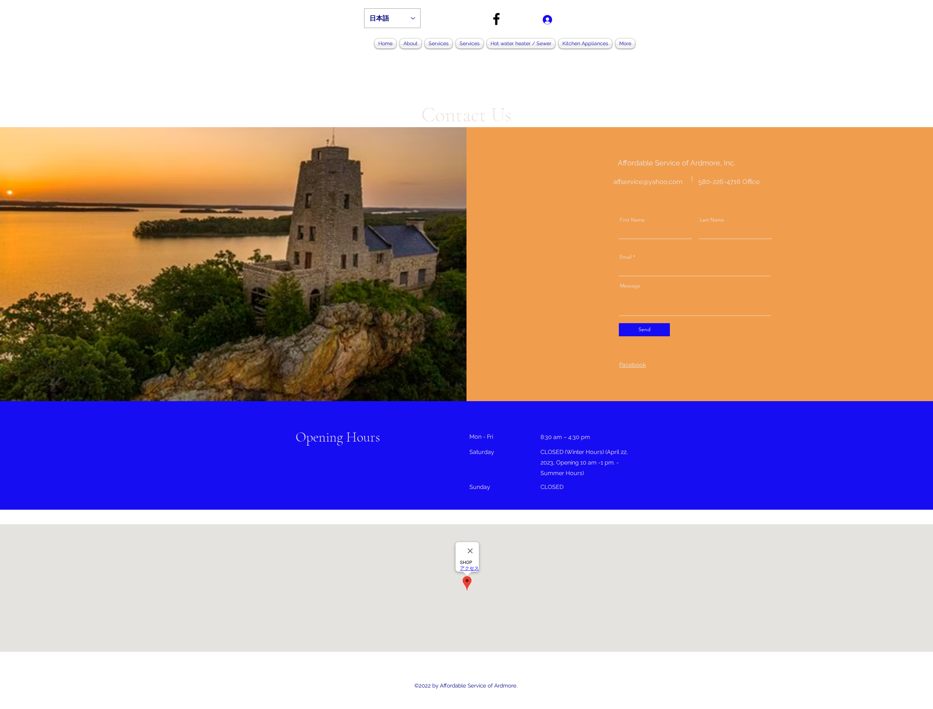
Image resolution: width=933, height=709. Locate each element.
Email (626, 256)
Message (630, 285)
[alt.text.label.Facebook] (496, 19)
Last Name (712, 219)
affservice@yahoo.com (648, 181)
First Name (632, 219)
